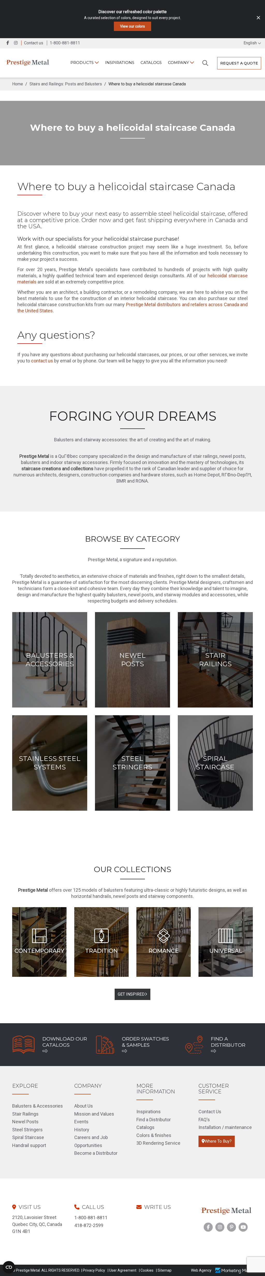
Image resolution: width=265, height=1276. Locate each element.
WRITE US (157, 1207)
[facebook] (8, 42)
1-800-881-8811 (90, 1217)
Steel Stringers (27, 1129)
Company (179, 62)
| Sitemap (164, 1270)
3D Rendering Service (158, 1143)
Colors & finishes (153, 1135)
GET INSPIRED (131, 994)
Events (81, 1121)
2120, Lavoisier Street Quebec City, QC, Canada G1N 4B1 (37, 1224)
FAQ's (204, 1119)
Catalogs (151, 62)
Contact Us (209, 1111)
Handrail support (29, 1145)
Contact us (33, 42)
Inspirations (148, 1111)
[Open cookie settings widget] (9, 1267)
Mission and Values (94, 1114)
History (81, 1129)
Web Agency (201, 1270)
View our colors (132, 26)
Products (82, 62)
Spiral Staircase (28, 1137)
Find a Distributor (153, 1119)
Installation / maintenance (225, 1127)
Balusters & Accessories (37, 1106)
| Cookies (146, 1270)
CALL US (93, 1207)
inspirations (119, 62)
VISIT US (30, 1207)
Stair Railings (25, 1114)
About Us (83, 1106)
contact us (42, 360)
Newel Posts (25, 1121)
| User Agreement (122, 1270)
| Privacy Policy (93, 1270)
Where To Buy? (218, 1141)
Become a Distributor (95, 1153)
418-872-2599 (88, 1225)
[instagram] (17, 42)
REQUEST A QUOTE (239, 63)
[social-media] (208, 1227)
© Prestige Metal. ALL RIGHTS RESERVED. (46, 1270)
